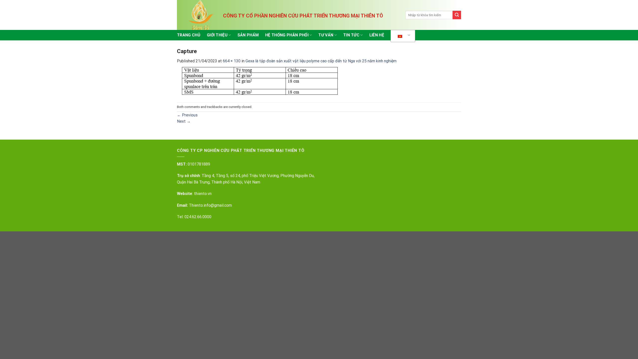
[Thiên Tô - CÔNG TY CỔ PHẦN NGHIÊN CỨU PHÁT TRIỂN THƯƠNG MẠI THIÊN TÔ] (202, 15)
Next (184, 121)
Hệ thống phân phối (287, 35)
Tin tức (351, 35)
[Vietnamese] (402, 36)
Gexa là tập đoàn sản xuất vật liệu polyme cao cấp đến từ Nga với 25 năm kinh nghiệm (321, 61)
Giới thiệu (217, 35)
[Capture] (259, 80)
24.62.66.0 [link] (196, 216)
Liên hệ (376, 35)
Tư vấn (325, 35)
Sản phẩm (248, 35)
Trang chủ (188, 35)
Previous (187, 115)
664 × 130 (231, 61)
